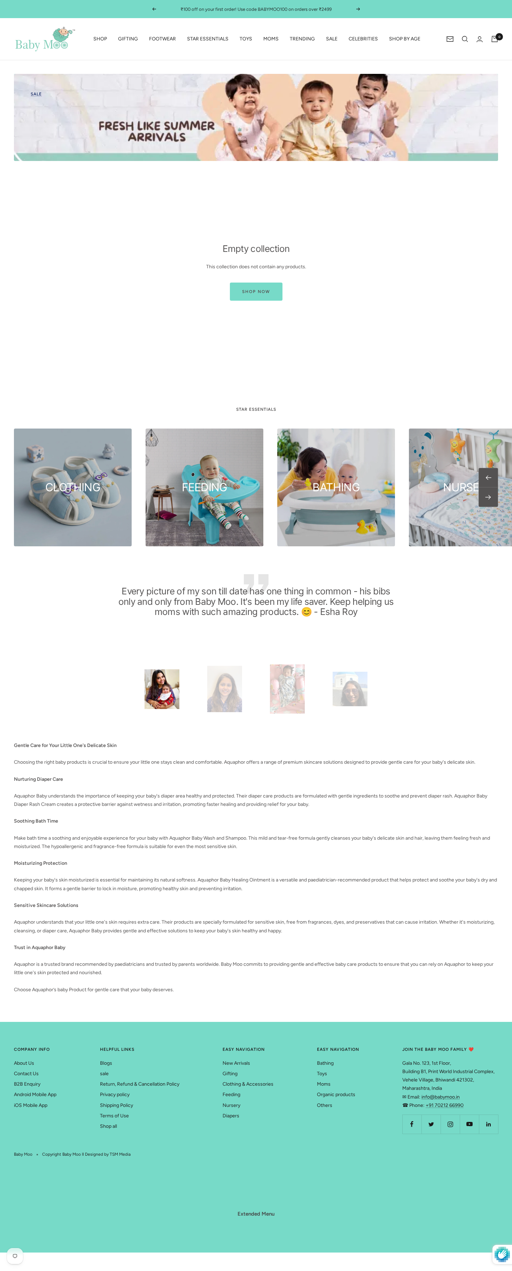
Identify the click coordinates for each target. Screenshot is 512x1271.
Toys (322, 1074)
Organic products (336, 1094)
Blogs (106, 1063)
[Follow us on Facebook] (411, 1124)
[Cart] (494, 39)
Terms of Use (114, 1116)
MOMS (271, 39)
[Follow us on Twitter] (431, 1124)
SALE (332, 39)
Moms (324, 1084)
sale (104, 1074)
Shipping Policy (116, 1105)
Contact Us (26, 1074)
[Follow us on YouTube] (469, 1124)
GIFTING (128, 39)
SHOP (100, 39)
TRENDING (302, 39)
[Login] (479, 39)
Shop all (108, 1126)
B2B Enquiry (27, 1084)
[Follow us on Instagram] (450, 1124)
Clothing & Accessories (248, 1084)
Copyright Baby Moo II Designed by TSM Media (86, 1154)
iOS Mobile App (30, 1105)
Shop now (256, 291)
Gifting (230, 1074)
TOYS (246, 39)
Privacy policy (115, 1094)
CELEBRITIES (363, 39)
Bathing (325, 1063)
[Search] (465, 39)
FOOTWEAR (162, 39)
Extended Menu (256, 1214)
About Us (24, 1063)
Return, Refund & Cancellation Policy (139, 1084)
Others (324, 1105)
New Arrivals (236, 1063)
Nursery (231, 1105)
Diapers (231, 1116)
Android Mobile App (35, 1094)
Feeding (231, 1094)
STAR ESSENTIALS (207, 39)
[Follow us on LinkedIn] (488, 1124)
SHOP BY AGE (404, 39)
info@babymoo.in (440, 1097)
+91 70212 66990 (445, 1105)
